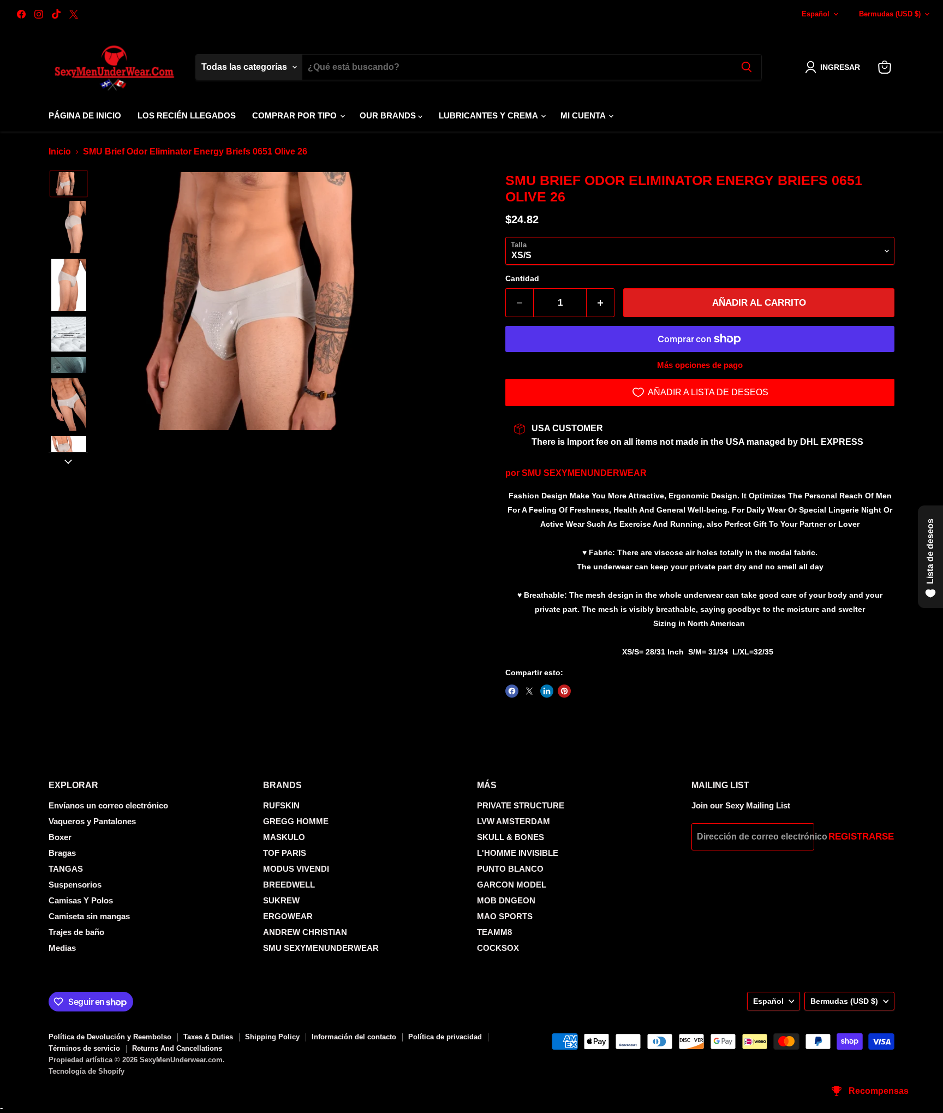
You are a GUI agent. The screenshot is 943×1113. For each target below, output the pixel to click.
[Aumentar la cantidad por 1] (600, 303)
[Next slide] (68, 460)
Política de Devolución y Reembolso (110, 1037)
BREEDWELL (289, 884)
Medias (62, 948)
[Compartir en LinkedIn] (546, 691)
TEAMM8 (494, 932)
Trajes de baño (76, 932)
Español (815, 14)
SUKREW (281, 900)
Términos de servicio (84, 1048)
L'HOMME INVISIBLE (517, 853)
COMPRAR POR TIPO (295, 115)
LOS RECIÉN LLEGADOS (187, 115)
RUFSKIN (281, 805)
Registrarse (861, 836)
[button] (834, 67)
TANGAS (66, 868)
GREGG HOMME (296, 821)
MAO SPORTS (505, 916)
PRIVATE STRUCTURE (520, 805)
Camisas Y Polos (81, 900)
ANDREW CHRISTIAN (305, 932)
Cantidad (522, 278)
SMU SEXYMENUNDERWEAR (584, 473)
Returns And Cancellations (177, 1048)
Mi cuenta (583, 115)
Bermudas (890, 14)
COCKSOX (498, 948)
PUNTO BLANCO (510, 868)
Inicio (60, 151)
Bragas (62, 853)
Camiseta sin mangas (89, 916)
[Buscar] (746, 67)
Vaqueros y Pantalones (92, 821)
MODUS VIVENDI (296, 868)
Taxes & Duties (208, 1037)
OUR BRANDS (389, 115)
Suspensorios (75, 884)
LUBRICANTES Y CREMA (489, 115)
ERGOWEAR (288, 916)
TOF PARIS (284, 853)
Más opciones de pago (700, 365)
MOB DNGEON (506, 900)
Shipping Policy (272, 1037)
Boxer (60, 837)
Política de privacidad (445, 1037)
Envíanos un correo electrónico (108, 805)
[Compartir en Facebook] (511, 691)
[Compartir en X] (529, 691)
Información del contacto (354, 1037)
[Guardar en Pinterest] (564, 691)
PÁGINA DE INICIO (85, 115)
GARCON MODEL (511, 884)
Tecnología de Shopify (86, 1071)
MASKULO (284, 837)
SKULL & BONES (510, 837)
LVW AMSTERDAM (513, 821)
